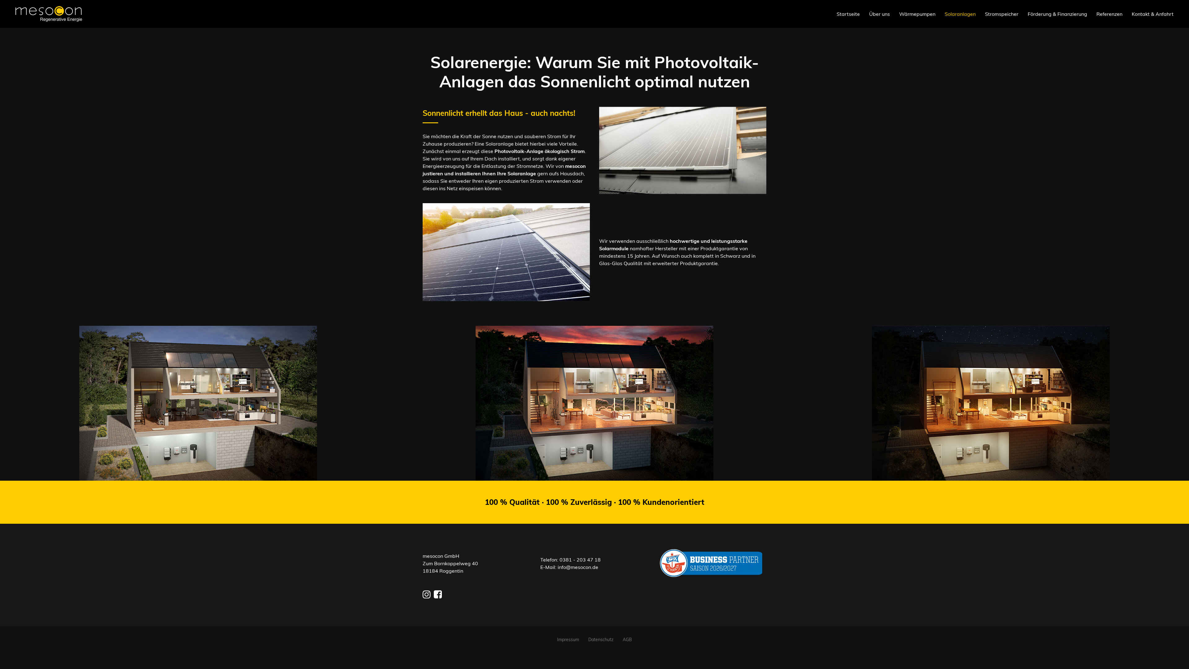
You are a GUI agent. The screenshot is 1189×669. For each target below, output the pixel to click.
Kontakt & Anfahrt (1153, 14)
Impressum (568, 639)
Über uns (879, 14)
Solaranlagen (960, 14)
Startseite (848, 14)
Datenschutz (600, 639)
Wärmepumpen (917, 14)
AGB (627, 639)
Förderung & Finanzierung (1057, 14)
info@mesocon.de (578, 567)
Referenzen (1109, 14)
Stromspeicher (1001, 14)
